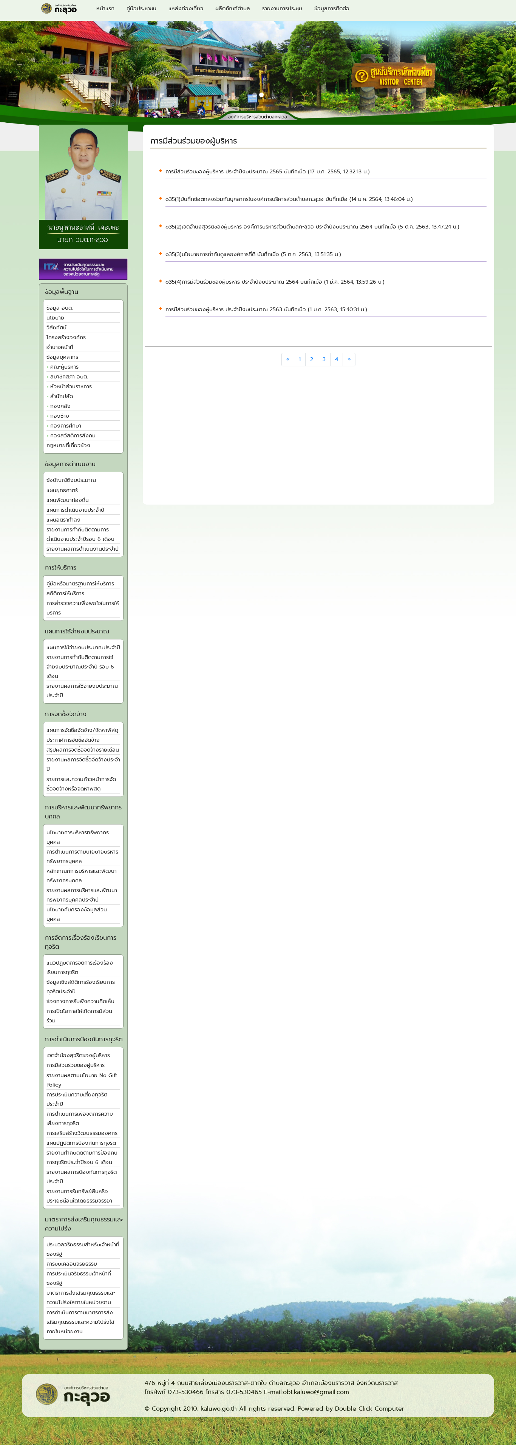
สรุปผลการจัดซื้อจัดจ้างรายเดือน (82, 750)
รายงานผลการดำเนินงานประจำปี (82, 549)
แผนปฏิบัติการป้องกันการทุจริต (81, 1143)
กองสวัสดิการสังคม (73, 436)
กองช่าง (59, 416)
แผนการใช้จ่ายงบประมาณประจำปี (83, 647)
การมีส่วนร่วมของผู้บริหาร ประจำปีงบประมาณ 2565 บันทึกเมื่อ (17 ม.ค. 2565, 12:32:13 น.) (267, 172)
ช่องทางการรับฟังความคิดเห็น (80, 1001)
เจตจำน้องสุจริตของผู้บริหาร (78, 1055)
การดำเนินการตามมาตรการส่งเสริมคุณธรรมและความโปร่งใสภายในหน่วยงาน (80, 1322)
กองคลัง (60, 406)
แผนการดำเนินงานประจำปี (75, 510)
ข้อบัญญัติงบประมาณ (71, 480)
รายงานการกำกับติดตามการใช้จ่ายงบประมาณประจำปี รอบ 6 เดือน (80, 666)
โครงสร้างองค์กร (66, 337)
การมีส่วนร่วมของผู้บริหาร (75, 1065)
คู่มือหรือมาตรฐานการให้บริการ (80, 584)
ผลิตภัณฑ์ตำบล (232, 8)
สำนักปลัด (61, 396)
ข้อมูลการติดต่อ (331, 8)
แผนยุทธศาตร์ (62, 490)
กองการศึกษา (65, 426)
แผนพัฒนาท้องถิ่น (67, 500)
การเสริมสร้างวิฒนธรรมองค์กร (81, 1133)
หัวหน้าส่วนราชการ (71, 387)
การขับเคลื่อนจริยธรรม (71, 1264)
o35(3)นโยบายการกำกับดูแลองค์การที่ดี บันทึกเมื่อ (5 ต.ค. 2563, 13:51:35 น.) (253, 254)
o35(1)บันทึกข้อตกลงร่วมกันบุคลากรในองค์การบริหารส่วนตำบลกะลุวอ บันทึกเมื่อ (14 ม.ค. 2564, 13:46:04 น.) (289, 199)
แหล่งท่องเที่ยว (185, 8)
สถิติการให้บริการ (65, 593)
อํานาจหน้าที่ (59, 347)
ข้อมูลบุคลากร (62, 357)
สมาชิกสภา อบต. (69, 377)
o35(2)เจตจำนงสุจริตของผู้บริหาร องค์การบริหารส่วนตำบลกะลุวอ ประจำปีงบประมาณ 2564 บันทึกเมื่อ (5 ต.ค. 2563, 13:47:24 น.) (312, 227)
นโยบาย (55, 318)
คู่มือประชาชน (141, 8)
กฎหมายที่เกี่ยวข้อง (68, 445)
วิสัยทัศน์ (56, 328)
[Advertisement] (318, 438)
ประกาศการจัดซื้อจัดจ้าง (73, 740)
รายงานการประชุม (282, 8)
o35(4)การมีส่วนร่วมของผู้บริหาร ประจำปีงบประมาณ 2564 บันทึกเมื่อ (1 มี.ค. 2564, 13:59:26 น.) (275, 282)
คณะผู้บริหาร (64, 367)
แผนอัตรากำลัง (63, 520)
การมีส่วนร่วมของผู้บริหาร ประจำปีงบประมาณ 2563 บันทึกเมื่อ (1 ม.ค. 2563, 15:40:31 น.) (266, 309)
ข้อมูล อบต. (59, 308)
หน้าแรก (105, 8)
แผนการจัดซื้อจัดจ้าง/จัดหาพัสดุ (82, 730)
